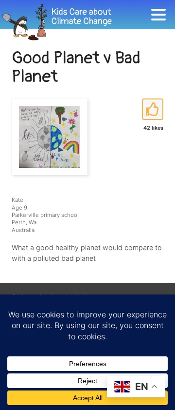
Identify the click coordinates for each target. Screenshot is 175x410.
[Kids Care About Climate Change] (75, 22)
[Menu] (161, 16)
